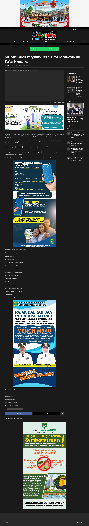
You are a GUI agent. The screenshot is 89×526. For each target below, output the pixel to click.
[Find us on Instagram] (75, 30)
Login (83, 29)
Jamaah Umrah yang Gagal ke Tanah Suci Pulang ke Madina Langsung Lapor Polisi (72, 122)
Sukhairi (20, 409)
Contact (6, 517)
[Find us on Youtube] (77, 30)
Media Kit (6, 29)
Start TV (66, 41)
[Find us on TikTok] (73, 30)
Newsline (23, 41)
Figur (54, 41)
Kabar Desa (48, 41)
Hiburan (60, 41)
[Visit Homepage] (44, 35)
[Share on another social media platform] (62, 413)
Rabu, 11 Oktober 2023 (16, 65)
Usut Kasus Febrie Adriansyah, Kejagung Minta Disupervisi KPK (79, 79)
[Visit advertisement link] (44, 13)
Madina (29, 41)
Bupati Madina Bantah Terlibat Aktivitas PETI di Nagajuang (77, 142)
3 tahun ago (80, 96)
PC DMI (9, 409)
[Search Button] (83, 41)
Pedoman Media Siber (13, 29)
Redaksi (20, 29)
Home (17, 41)
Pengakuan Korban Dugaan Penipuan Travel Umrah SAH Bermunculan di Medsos (77, 159)
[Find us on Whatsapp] (83, 522)
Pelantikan (15, 409)
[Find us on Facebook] (69, 30)
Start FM (72, 41)
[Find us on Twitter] (71, 30)
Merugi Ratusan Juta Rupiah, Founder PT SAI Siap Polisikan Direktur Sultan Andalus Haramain (77, 150)
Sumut (34, 41)
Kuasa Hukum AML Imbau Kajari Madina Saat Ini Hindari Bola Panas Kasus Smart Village (77, 135)
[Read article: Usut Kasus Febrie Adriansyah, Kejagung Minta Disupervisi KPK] (71, 79)
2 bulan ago (80, 84)
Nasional (41, 41)
